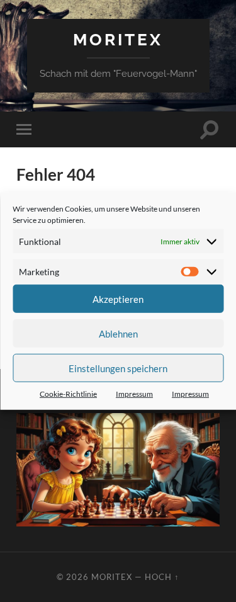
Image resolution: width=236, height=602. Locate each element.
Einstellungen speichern (118, 367)
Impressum (134, 394)
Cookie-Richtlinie (68, 394)
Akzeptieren (118, 298)
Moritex (118, 39)
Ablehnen (118, 333)
